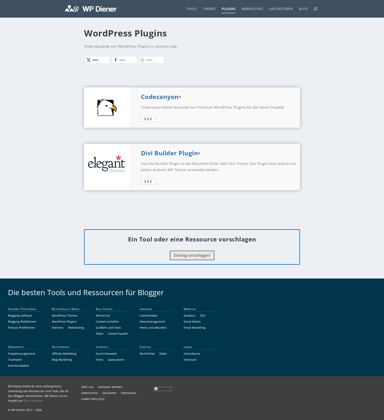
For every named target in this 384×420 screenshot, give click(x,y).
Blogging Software (20, 315)
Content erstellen (107, 321)
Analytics (190, 315)
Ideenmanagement (152, 321)
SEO (202, 315)
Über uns (87, 387)
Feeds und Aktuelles (153, 327)
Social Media (192, 321)
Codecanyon (160, 97)
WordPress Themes (65, 315)
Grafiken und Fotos (108, 327)
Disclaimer (109, 393)
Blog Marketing (62, 359)
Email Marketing (194, 327)
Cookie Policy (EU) (92, 399)
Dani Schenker (33, 401)
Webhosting (252, 9)
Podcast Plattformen (21, 327)
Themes (209, 9)
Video (99, 333)
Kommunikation (18, 366)
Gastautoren (281, 9)
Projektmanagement (21, 353)
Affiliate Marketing (64, 353)
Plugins (229, 9)
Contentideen (149, 315)
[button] (97, 59)
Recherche (103, 315)
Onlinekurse (192, 353)
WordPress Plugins (64, 321)
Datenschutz (89, 393)
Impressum (128, 393)
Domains (58, 327)
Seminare (190, 359)
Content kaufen (118, 333)
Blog (303, 9)
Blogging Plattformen (22, 321)
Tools (191, 9)
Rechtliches (147, 353)
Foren (99, 359)
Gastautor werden (110, 387)
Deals (163, 353)
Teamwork (15, 359)
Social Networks (106, 353)
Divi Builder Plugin (169, 153)
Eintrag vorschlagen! (192, 255)
